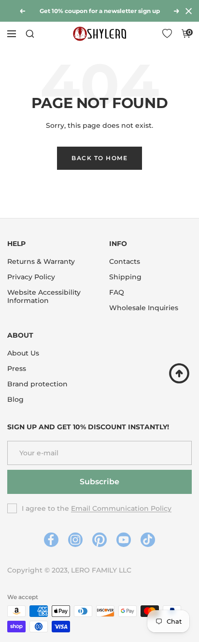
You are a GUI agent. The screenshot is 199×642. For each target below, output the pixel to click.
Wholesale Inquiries (143, 308)
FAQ (116, 292)
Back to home (99, 158)
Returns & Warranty (41, 262)
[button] (167, 34)
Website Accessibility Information (44, 296)
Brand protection (37, 384)
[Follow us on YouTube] (124, 540)
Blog (15, 400)
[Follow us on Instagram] (76, 540)
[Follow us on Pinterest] (100, 540)
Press (16, 369)
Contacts (124, 262)
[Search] (30, 33)
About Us (23, 353)
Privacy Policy (31, 277)
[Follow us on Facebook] (51, 540)
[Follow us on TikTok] (148, 540)
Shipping (125, 277)
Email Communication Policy (121, 508)
